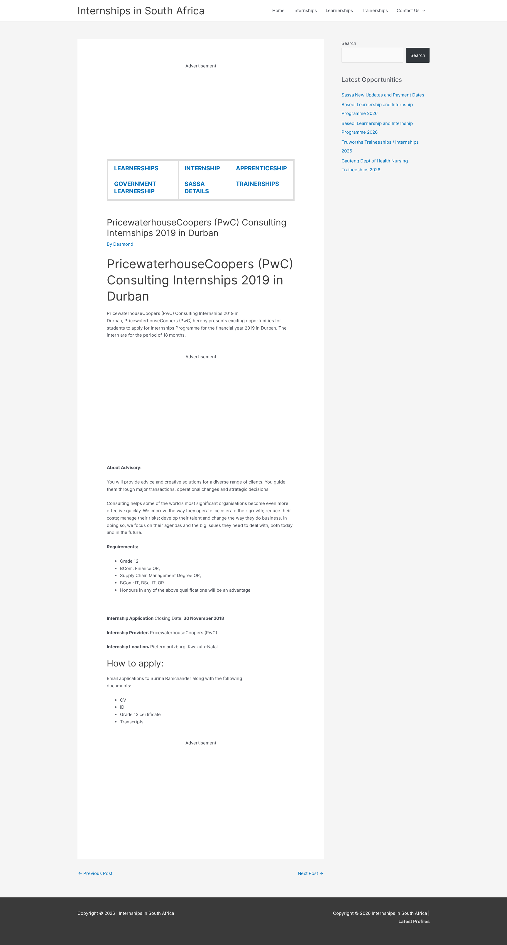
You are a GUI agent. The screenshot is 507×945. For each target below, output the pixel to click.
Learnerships (339, 10)
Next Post (310, 873)
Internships (305, 10)
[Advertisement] (201, 111)
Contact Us (408, 10)
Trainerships (375, 10)
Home (278, 10)
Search (349, 43)
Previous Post (95, 873)
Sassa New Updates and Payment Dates (383, 95)
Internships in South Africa (141, 10)
